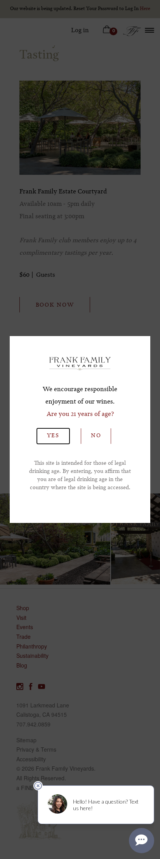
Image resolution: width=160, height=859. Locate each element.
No (96, 435)
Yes (53, 435)
